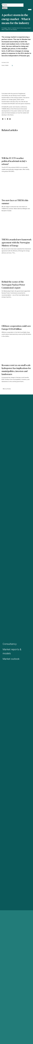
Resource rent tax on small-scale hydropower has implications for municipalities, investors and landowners (16, 370)
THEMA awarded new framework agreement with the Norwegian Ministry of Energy (16, 242)
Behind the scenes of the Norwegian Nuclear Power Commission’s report (13, 284)
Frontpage (4, 28)
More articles (7, 389)
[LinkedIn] (7, 119)
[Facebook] (3, 119)
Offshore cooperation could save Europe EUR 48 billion (16, 327)
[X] (5, 119)
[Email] (10, 119)
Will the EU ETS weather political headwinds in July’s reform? (14, 161)
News (9, 28)
